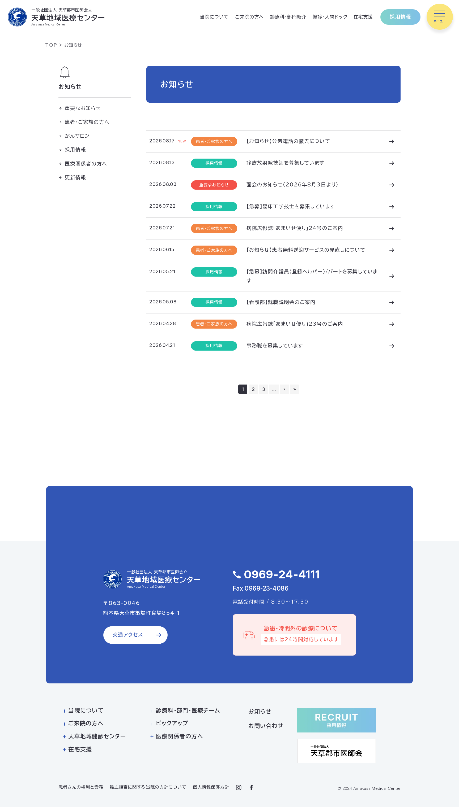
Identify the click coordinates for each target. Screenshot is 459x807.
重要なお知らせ (83, 108)
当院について (214, 17)
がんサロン (77, 135)
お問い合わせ (266, 726)
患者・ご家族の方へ (87, 122)
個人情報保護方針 (211, 787)
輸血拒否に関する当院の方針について (148, 787)
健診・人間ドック (330, 17)
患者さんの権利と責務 (80, 787)
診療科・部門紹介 (288, 17)
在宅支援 (363, 17)
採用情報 (400, 16)
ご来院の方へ (249, 17)
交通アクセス (128, 634)
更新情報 (75, 177)
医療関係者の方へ (86, 163)
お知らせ (259, 711)
